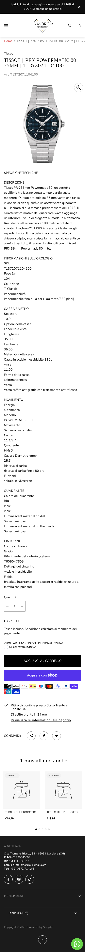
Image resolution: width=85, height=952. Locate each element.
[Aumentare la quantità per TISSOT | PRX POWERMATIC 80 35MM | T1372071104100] (22, 606)
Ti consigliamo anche (42, 760)
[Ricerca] (70, 25)
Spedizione (32, 629)
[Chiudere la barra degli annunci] (78, 6)
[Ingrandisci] (78, 87)
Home (8, 41)
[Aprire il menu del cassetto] (6, 25)
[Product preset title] (21, 790)
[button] (36, 829)
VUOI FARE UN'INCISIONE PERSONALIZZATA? (33, 643)
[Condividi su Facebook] (44, 735)
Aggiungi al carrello (42, 661)
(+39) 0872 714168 (21, 869)
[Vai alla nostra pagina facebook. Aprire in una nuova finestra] (8, 879)
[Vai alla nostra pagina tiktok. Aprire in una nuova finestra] (29, 879)
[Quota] (31, 735)
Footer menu (14, 896)
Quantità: (10, 597)
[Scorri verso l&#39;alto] (42, 939)
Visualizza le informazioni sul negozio (41, 720)
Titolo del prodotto (20, 812)
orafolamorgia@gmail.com (29, 865)
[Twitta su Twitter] (56, 735)
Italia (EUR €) (18, 913)
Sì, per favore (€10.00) (22, 647)
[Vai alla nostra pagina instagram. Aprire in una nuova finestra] (19, 879)
